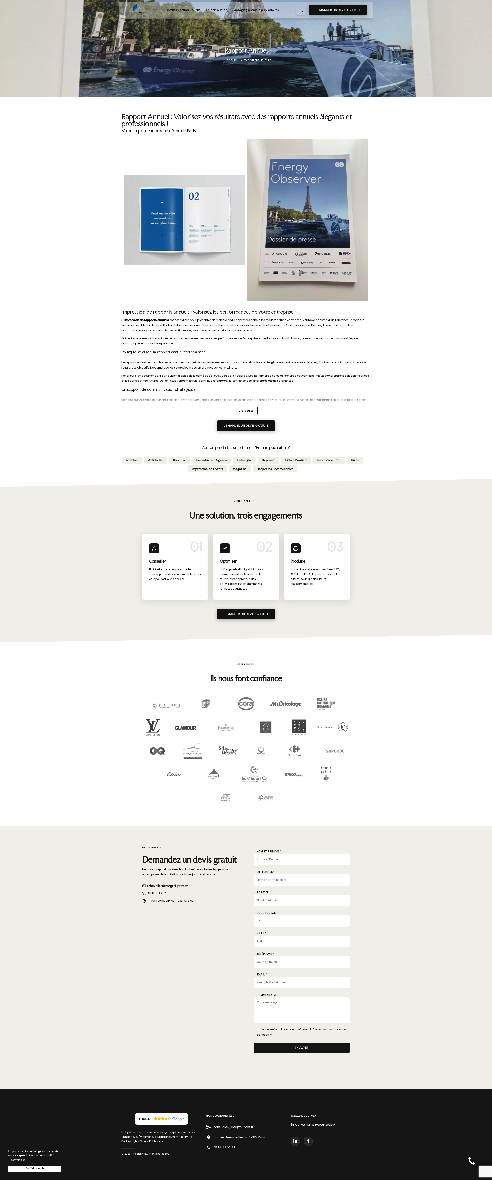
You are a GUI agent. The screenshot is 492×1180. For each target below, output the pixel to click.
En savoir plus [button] (17, 1159)
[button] (161, 1119)
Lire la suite (246, 410)
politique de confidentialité (296, 1029)
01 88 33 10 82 (156, 893)
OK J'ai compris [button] (35, 1168)
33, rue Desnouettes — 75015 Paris (169, 901)
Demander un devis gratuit (338, 10)
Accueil (232, 60)
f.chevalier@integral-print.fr (167, 886)
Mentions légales (159, 1153)
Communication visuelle (182, 10)
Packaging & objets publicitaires (256, 10)
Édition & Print (216, 10)
